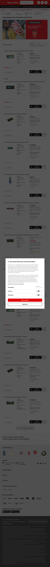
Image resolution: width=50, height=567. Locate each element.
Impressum (15, 284)
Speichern (25, 304)
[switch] (38, 291)
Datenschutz (10, 284)
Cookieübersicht (21, 284)
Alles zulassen (25, 300)
